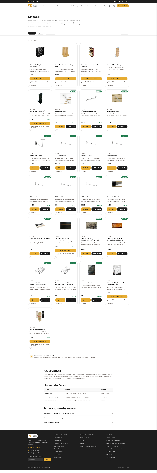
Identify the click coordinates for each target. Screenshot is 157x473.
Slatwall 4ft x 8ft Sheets (62, 238)
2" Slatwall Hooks (60, 155)
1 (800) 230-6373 (35, 447)
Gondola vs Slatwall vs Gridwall (88, 446)
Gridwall (71, 5)
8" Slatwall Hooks (35, 197)
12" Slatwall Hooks (86, 197)
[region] (78, 395)
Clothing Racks (85, 5)
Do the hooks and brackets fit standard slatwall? (59, 413)
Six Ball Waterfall (60, 111)
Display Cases (47, 5)
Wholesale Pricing (110, 451)
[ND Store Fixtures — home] (32, 6)
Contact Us (109, 460)
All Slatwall (32, 33)
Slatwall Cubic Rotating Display (116, 65)
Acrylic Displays (58, 451)
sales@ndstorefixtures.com (37, 453)
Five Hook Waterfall (113, 111)
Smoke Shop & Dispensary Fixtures (115, 443)
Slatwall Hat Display (36, 155)
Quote (61, 126)
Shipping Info (109, 454)
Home (29, 13)
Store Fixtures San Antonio (113, 440)
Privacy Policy (121, 467)
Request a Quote (123, 6)
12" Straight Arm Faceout (88, 111)
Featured (123, 33)
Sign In (127, 1)
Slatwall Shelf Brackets (114, 197)
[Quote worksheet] (109, 6)
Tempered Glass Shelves (88, 283)
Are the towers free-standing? (54, 418)
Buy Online (40, 33)
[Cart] (114, 6)
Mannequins (94, 5)
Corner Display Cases (60, 449)
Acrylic (77, 5)
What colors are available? (52, 422)
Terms (127, 467)
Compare (33, 85)
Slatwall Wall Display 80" (37, 111)
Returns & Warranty (111, 457)
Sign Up (47, 459)
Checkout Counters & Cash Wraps (115, 449)
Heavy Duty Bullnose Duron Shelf (40, 238)
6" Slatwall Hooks (112, 155)
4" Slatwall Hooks (86, 155)
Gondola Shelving (57, 5)
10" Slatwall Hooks (60, 197)
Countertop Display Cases (61, 443)
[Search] (105, 6)
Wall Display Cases (59, 446)
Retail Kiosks (57, 440)
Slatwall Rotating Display (37, 329)
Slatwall (65, 5)
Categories (36, 13)
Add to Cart (72, 126)
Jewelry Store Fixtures (112, 446)
